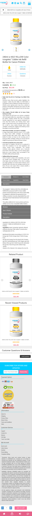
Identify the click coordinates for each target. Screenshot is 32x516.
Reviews (5, 207)
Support (3, 431)
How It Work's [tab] (25, 177)
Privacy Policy (4, 418)
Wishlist (3, 450)
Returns (3, 435)
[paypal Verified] (8, 395)
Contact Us (4, 433)
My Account (4, 446)
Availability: (6, 85)
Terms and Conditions (6, 422)
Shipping (3, 416)
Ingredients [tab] (15, 180)
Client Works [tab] (26, 180)
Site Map (3, 437)
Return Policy (4, 420)
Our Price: (5, 87)
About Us (3, 414)
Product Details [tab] (6, 180)
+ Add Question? (25, 356)
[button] (3, 50)
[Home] (3, 10)
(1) (14, 93)
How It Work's (7, 210)
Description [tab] (6, 177)
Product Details (7, 214)
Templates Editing (5, 454)
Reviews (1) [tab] (15, 177)
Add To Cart (21, 508)
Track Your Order (5, 439)
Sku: (4, 82)
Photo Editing (4, 452)
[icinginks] (4, 3)
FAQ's (2, 424)
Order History (4, 448)
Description (6, 184)
